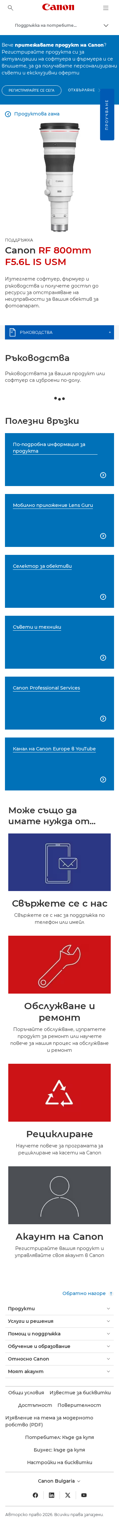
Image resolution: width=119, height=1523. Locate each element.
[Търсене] (10, 8)
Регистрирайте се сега (32, 90)
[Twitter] (67, 1495)
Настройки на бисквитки (59, 1462)
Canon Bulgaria (57, 1481)
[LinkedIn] (51, 1495)
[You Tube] (84, 1495)
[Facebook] (35, 1495)
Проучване (107, 114)
